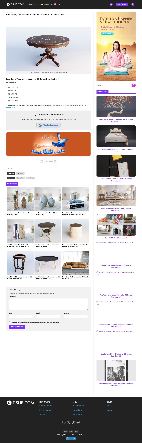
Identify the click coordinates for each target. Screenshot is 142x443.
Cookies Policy (77, 410)
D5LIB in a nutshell (45, 405)
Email (38, 313)
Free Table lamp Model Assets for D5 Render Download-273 (116, 296)
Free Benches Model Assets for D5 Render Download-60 (116, 266)
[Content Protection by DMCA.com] (71, 439)
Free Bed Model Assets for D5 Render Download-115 (116, 150)
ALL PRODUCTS (33, 4)
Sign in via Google (50, 125)
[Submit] (134, 85)
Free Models (30, 178)
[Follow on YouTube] (78, 422)
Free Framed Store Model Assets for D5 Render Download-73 (116, 385)
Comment (12, 296)
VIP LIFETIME (48, 4)
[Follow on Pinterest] (73, 422)
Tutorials (42, 414)
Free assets (10, 12)
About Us (109, 405)
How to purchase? (45, 410)
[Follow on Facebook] (63, 422)
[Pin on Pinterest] (51, 161)
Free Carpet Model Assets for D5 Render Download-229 (116, 209)
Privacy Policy (77, 414)
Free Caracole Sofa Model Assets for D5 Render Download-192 (116, 326)
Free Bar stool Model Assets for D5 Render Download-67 (116, 355)
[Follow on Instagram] (68, 422)
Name (11, 313)
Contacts (109, 410)
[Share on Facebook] (41, 161)
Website (66, 313)
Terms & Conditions (79, 405)
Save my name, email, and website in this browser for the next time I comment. (36, 322)
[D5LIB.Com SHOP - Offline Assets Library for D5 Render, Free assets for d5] (16, 4)
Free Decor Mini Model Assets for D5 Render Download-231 (116, 180)
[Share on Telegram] (55, 161)
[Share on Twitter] (46, 161)
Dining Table (20, 178)
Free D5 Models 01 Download (116, 238)
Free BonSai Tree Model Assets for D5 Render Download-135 (116, 121)
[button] (111, 4)
